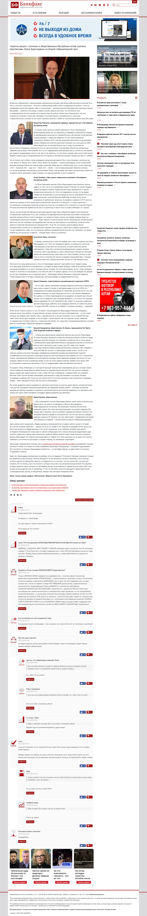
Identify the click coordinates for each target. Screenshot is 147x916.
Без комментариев (91, 12)
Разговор (64, 12)
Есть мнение (39, 12)
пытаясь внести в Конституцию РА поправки (58, 444)
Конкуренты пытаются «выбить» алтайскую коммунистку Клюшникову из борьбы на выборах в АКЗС (116, 240)
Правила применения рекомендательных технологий (87, 909)
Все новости (132, 325)
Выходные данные (16, 909)
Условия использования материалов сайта (36, 909)
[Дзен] (100, 5)
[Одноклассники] (108, 5)
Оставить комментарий (84, 500)
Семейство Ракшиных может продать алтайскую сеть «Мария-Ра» (38, 490)
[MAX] (104, 5)
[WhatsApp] (20, 494)
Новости (15, 12)
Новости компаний (125, 12)
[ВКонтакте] (96, 5)
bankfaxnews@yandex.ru (96, 894)
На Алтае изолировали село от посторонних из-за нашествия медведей (40, 487)
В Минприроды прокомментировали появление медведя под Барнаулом (39, 485)
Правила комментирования (60, 909)
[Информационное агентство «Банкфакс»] (30, 5)
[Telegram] (91, 5)
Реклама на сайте (110, 909)
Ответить (22, 533)
